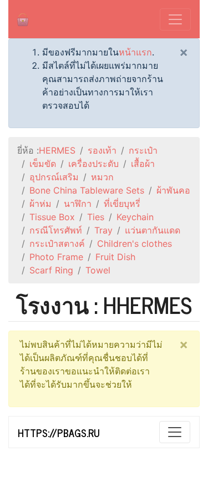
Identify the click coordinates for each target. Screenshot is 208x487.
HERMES (57, 150)
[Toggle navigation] (175, 19)
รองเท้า (102, 150)
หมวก (102, 176)
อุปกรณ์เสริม (54, 176)
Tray (103, 230)
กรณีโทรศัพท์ (55, 230)
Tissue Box (52, 216)
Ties (95, 216)
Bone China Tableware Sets (86, 190)
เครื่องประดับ (93, 163)
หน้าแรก (135, 52)
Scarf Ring (51, 270)
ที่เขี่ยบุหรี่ (122, 203)
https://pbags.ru (59, 432)
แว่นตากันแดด (152, 230)
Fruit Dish (115, 256)
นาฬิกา (78, 203)
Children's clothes (134, 243)
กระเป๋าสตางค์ (57, 243)
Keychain (135, 216)
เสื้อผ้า (143, 163)
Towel (97, 270)
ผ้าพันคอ (173, 190)
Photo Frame (56, 256)
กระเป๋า (143, 150)
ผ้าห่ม (40, 203)
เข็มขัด (42, 163)
